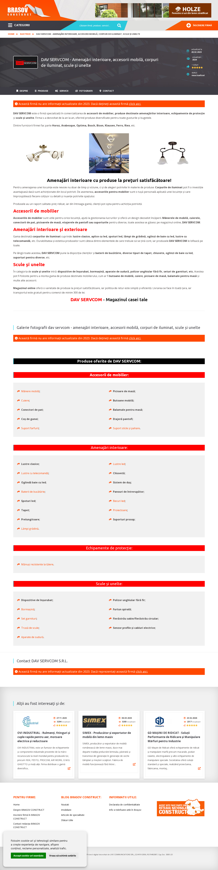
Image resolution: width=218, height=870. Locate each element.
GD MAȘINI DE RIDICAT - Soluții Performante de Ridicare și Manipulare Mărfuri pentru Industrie (174, 737)
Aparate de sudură (32, 637)
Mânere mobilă (30, 391)
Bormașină (27, 609)
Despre (23, 90)
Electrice (25, 34)
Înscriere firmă (202, 25)
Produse (42, 90)
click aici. (135, 104)
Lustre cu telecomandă (34, 473)
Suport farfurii (30, 428)
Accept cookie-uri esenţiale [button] (28, 855)
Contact (108, 90)
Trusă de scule (30, 628)
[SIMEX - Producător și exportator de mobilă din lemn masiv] (94, 722)
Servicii (63, 90)
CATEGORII (22, 25)
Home (11, 34)
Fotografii (86, 90)
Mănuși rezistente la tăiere (37, 564)
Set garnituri (28, 618)
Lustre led (119, 464)
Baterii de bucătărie (33, 491)
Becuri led (119, 501)
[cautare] (118, 26)
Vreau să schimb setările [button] (62, 855)
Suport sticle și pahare (126, 428)
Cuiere (25, 400)
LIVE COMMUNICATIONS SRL (122, 854)
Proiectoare (120, 510)
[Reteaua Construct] (180, 815)
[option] (153, 10)
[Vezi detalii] (69, 768)
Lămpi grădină (29, 528)
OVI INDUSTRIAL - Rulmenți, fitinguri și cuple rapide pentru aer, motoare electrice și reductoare (43, 737)
